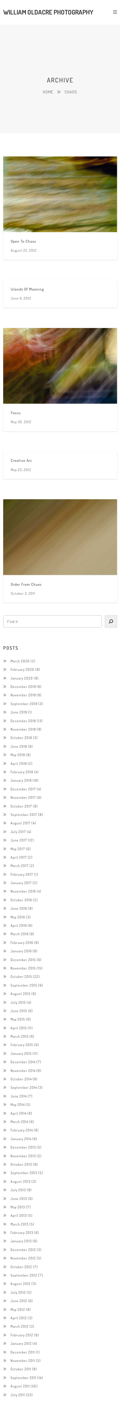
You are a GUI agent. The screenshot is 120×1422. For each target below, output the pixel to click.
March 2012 (19, 1326)
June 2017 (18, 840)
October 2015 (21, 976)
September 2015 (23, 985)
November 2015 (23, 968)
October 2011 (20, 1369)
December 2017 (23, 789)
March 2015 (19, 1036)
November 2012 (23, 1258)
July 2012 (18, 1292)
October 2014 (21, 1079)
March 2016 (19, 933)
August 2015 (20, 993)
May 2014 (17, 1104)
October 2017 (21, 806)
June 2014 (18, 1096)
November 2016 (23, 891)
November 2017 (23, 797)
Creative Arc (21, 460)
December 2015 (23, 959)
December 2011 (22, 1352)
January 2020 (21, 678)
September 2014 (23, 1087)
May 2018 (17, 754)
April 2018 (18, 763)
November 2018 (23, 729)
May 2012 (17, 1309)
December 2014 (23, 1061)
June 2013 (18, 1198)
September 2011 (23, 1377)
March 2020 (20, 661)
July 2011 (17, 1394)
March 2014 (19, 1121)
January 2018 (21, 780)
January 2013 (21, 1241)
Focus (16, 412)
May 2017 (17, 848)
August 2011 (20, 1386)
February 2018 (21, 771)
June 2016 (18, 908)
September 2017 (23, 814)
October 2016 (21, 899)
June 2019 (18, 712)
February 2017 (21, 874)
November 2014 (23, 1070)
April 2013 (18, 1215)
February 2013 (21, 1232)
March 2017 (19, 865)
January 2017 (21, 882)
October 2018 (21, 737)
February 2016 (21, 942)
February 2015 (21, 1044)
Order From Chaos (26, 584)
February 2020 (22, 669)
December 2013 (23, 1147)
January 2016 (21, 951)
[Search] (111, 621)
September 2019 (23, 703)
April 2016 (18, 925)
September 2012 (23, 1275)
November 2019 (23, 695)
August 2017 (20, 823)
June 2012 (18, 1300)
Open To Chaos (23, 241)
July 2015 (18, 1002)
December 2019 (23, 686)
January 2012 (21, 1343)
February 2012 (21, 1335)
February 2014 (21, 1130)
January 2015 (21, 1053)
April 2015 (18, 1028)
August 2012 (20, 1283)
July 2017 (18, 831)
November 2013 (23, 1156)
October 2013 (21, 1164)
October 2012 (21, 1266)
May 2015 (17, 1019)
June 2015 (18, 1010)
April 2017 (18, 857)
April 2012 (18, 1317)
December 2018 (23, 720)
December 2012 (23, 1249)
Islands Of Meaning (27, 289)
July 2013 (18, 1189)
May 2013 (17, 1207)
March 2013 (19, 1224)
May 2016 (17, 917)
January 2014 (20, 1138)
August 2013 (20, 1181)
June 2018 (18, 746)
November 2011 (22, 1360)
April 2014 (18, 1113)
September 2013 (23, 1172)
